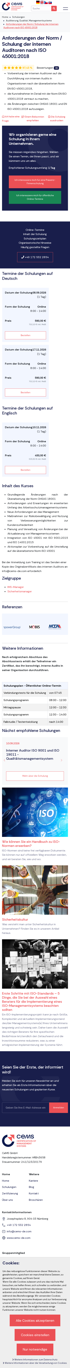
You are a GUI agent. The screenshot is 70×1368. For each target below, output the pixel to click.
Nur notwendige (35, 1349)
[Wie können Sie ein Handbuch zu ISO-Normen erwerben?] (35, 812)
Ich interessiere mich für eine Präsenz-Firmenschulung (35, 182)
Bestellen (25, 335)
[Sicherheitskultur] (35, 890)
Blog (31, 1187)
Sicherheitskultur (15, 919)
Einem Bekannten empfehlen (34, 118)
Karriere (33, 1180)
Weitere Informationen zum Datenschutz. (36, 1359)
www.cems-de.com (18, 1238)
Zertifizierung (10, 1193)
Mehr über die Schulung (35, 775)
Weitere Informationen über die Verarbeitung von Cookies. (35, 1363)
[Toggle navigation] (65, 8)
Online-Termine (35, 230)
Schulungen (18, 17)
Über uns (7, 1200)
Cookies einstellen (35, 1335)
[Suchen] (54, 8)
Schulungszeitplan (35, 238)
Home (5, 17)
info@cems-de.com (19, 1231)
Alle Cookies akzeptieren (35, 1320)
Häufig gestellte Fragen (35, 247)
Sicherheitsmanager (19, 591)
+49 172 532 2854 (36, 257)
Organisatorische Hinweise (35, 243)
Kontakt (34, 1193)
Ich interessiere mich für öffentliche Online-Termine (35, 197)
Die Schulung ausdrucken (57, 118)
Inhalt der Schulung (35, 234)
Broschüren (36, 1200)
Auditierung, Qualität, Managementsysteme (29, 20)
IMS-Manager (15, 587)
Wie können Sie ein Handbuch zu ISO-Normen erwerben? (31, 843)
